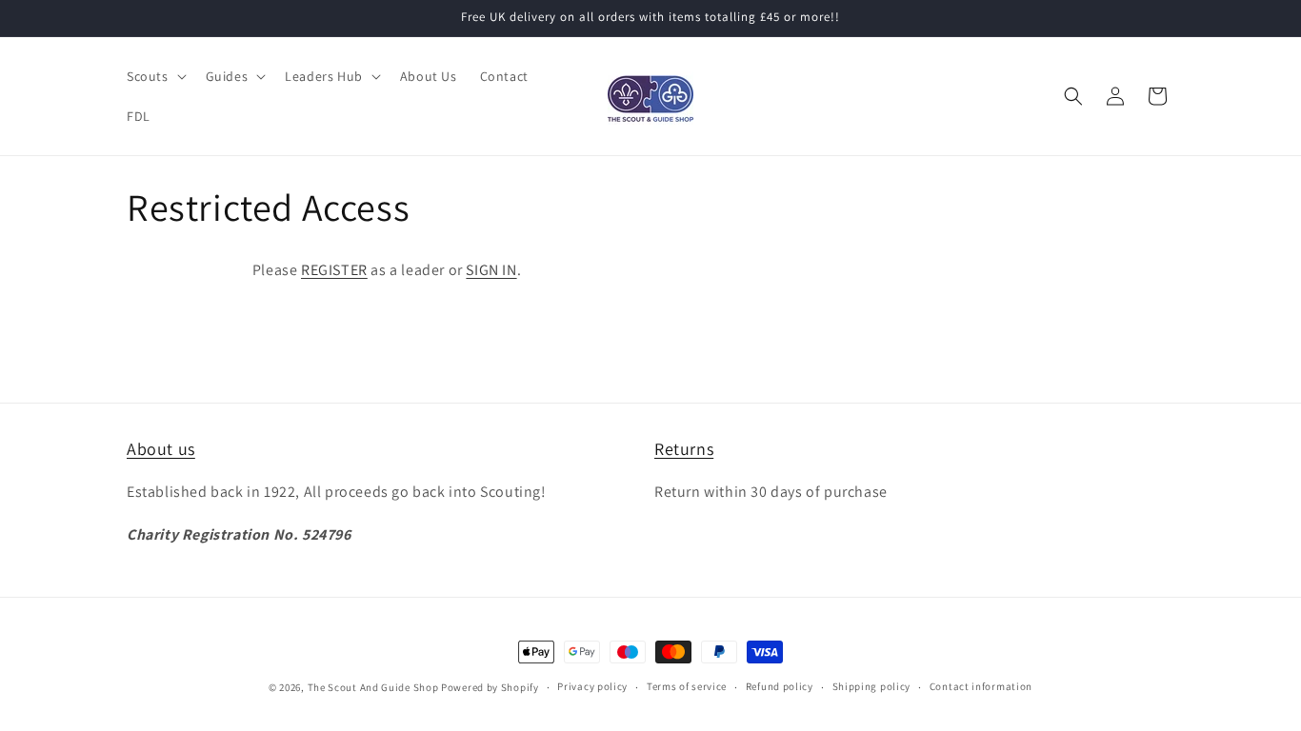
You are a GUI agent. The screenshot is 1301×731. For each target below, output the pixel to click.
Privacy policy (592, 686)
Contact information (981, 686)
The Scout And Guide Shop (373, 687)
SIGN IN (491, 270)
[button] (154, 76)
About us (161, 449)
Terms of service (687, 686)
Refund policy (779, 686)
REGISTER (334, 270)
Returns (683, 449)
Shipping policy (871, 686)
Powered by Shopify (490, 687)
